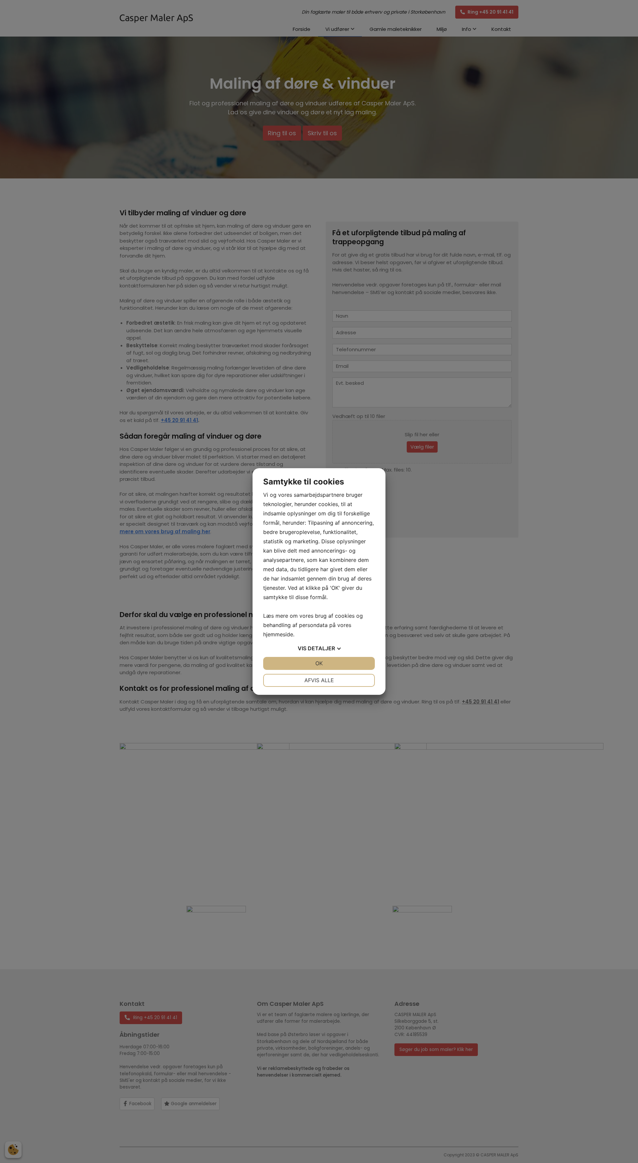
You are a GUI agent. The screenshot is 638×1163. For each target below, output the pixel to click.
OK (319, 663)
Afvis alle (319, 680)
